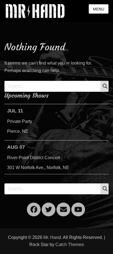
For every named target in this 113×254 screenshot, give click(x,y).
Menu (98, 9)
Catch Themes (69, 244)
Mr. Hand (52, 237)
